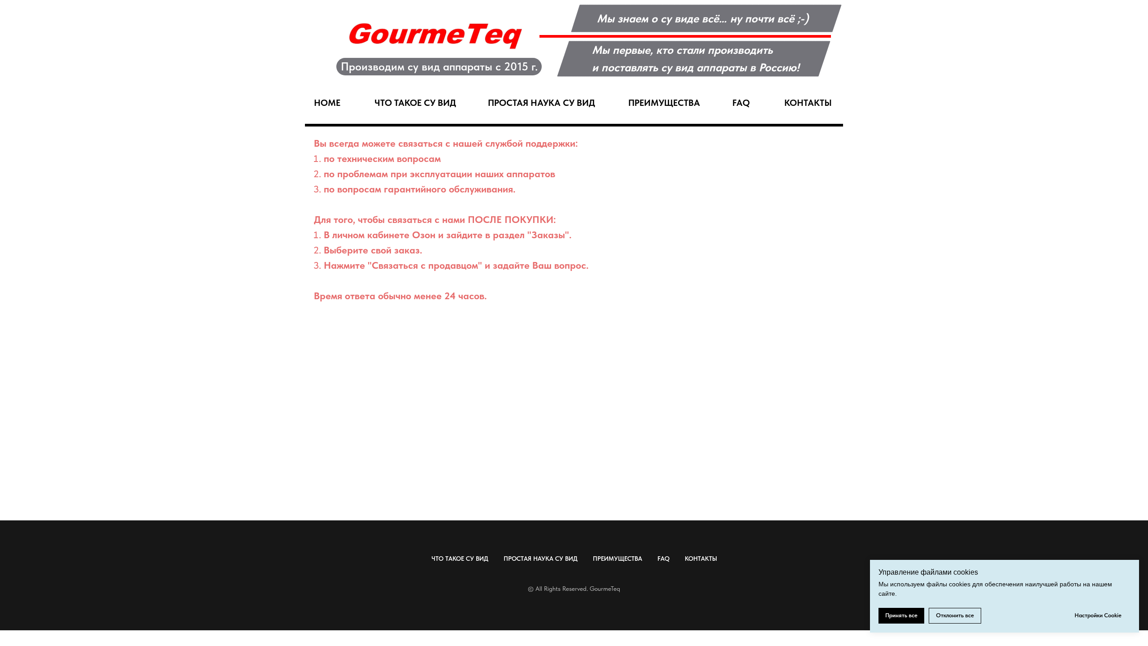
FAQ (663, 558)
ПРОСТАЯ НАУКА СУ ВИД (541, 558)
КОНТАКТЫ (701, 558)
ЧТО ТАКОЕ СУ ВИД (459, 558)
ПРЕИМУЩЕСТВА (617, 558)
